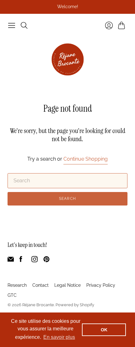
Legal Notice (67, 285)
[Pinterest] (46, 261)
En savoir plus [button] (59, 337)
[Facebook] (20, 261)
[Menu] (11, 25)
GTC (12, 295)
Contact (40, 285)
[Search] (24, 25)
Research (17, 285)
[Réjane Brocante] (68, 59)
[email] (11, 261)
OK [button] (104, 329)
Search (67, 198)
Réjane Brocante (38, 304)
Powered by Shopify (75, 304)
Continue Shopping (85, 159)
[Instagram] (34, 261)
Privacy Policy (100, 285)
